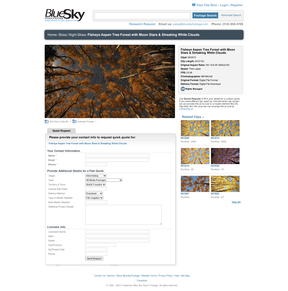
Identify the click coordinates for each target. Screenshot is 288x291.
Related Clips (191, 117)
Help (176, 276)
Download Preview (85, 122)
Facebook (142, 280)
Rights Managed (194, 89)
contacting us (186, 109)
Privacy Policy (165, 276)
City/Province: (55, 245)
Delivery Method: (56, 193)
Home (52, 34)
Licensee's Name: (57, 232)
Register (237, 5)
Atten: (51, 236)
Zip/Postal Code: (56, 249)
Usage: (51, 176)
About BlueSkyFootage (128, 276)
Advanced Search (231, 15)
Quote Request (61, 130)
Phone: (51, 254)
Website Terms (149, 276)
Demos (110, 276)
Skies (62, 34)
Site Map (185, 276)
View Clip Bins (206, 5)
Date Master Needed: (59, 202)
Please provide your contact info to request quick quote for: (92, 137)
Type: (51, 180)
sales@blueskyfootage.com (190, 24)
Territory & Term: (57, 184)
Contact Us (99, 276)
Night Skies (77, 34)
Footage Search (205, 15)
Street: (51, 241)
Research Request (142, 24)
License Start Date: (58, 189)
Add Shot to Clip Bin (59, 122)
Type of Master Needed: (60, 198)
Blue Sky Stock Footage (64, 15)
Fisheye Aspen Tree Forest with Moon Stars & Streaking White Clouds (143, 34)
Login (224, 5)
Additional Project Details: (61, 207)
